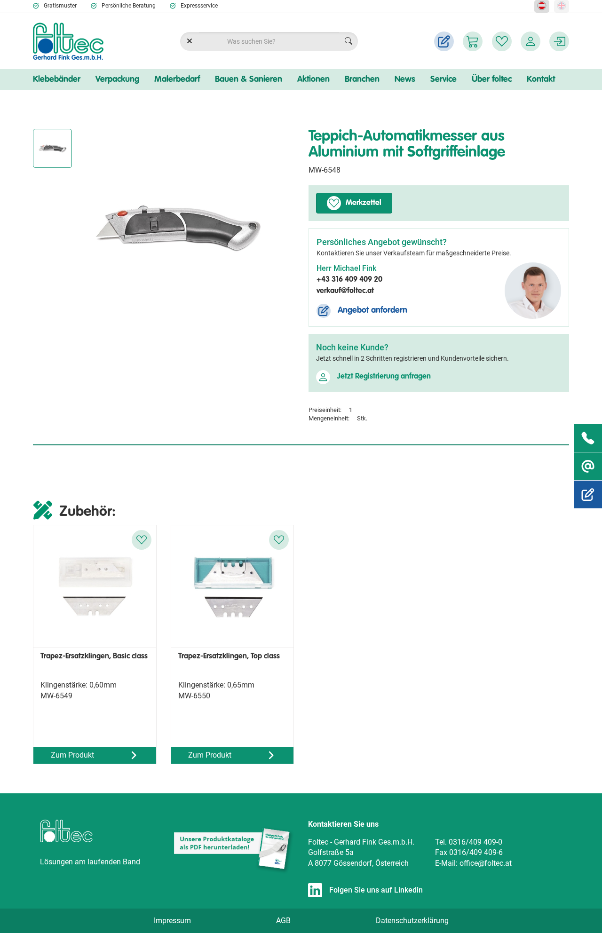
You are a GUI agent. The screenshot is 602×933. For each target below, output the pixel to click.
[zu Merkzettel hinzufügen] (141, 540)
